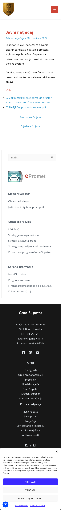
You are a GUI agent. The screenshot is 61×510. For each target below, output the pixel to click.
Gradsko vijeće (30, 384)
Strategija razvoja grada (22, 240)
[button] (56, 451)
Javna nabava (30, 411)
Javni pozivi (30, 416)
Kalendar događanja (20, 291)
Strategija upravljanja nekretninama (29, 246)
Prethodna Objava (30, 117)
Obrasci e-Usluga (18, 201)
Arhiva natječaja (15, 38)
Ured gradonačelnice (30, 375)
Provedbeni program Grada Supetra (29, 252)
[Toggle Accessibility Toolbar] (5, 504)
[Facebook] (23, 353)
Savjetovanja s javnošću (30, 425)
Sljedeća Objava (30, 126)
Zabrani (30, 490)
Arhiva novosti (30, 435)
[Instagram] (30, 353)
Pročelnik (30, 379)
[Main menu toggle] (54, 9)
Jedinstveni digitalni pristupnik (26, 207)
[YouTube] (37, 353)
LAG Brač (13, 229)
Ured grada (30, 370)
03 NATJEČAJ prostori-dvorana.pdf (26, 107)
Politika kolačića (21, 505)
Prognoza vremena (19, 280)
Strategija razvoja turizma (23, 235)
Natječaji (30, 421)
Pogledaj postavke (30, 498)
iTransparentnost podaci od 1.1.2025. (30, 285)
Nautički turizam (18, 274)
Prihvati (30, 481)
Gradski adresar (30, 393)
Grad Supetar (30, 389)
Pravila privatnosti (37, 505)
